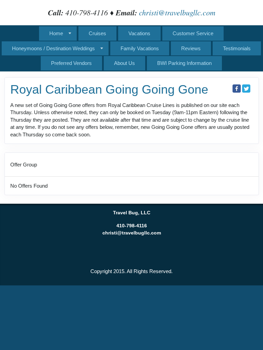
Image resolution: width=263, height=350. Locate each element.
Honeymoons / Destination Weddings (53, 48)
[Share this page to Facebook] (237, 88)
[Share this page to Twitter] (246, 88)
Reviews (191, 48)
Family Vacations (140, 48)
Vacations (139, 33)
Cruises (97, 33)
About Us (124, 63)
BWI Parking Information (184, 63)
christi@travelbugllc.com (177, 12)
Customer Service (193, 33)
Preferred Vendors (71, 63)
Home (56, 33)
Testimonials (237, 48)
